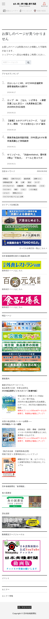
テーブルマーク (8, 186)
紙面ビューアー (12, 11)
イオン (23, 189)
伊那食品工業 (7, 182)
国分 (29, 182)
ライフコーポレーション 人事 (13, 196)
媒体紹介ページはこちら (12, 270)
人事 (22, 182)
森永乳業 (27, 178)
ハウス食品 (33, 189)
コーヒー (6, 193)
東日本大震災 (31, 186)
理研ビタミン (17, 193)
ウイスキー (7, 189)
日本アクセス (15, 178)
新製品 (5, 178)
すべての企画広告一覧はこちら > (33, 248)
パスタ (42, 186)
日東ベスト (37, 178)
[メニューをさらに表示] (3, 3)
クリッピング (27, 11)
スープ (37, 182)
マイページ (25, 607)
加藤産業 (20, 186)
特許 (16, 189)
